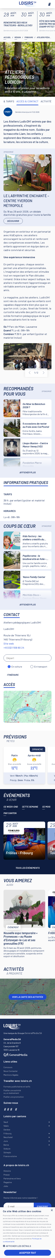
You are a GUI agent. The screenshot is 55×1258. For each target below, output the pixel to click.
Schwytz (7, 1152)
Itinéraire (13, 674)
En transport (40, 666)
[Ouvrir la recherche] (5, 4)
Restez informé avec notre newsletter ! (21, 1198)
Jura (6, 1141)
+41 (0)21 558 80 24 (14, 647)
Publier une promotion (14, 1097)
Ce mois (46, 806)
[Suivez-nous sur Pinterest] (16, 1109)
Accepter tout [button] (27, 1252)
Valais (6, 1126)
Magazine (8, 1182)
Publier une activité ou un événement (12, 1091)
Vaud (6, 1122)
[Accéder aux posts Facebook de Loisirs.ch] (5, 1109)
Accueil (7, 37)
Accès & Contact (27, 101)
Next (43, 372)
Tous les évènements (28, 867)
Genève (7, 1129)
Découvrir (13, 221)
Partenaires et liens (12, 1178)
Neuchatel (8, 1137)
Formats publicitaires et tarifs (17, 1086)
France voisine (10, 1156)
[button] (27, 1246)
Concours (8, 1067)
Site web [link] (9, 643)
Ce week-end (11, 806)
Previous (29, 372)
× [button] (52, 1210)
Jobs (6, 1186)
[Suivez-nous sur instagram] (8, 1109)
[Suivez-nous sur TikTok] (13, 1109)
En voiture (16, 666)
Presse (7, 1174)
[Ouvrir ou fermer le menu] (49, 4)
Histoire (7, 1171)
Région (18, 37)
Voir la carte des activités (27, 996)
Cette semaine (30, 806)
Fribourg (28, 37)
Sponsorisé (8, 152)
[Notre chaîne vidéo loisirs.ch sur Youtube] (11, 1109)
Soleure (7, 1148)
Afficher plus (28, 472)
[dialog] (27, 1232)
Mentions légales (11, 1075)
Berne (6, 1145)
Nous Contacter (11, 1071)
